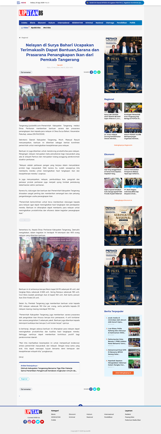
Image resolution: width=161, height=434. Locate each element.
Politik (132, 23)
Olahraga (110, 23)
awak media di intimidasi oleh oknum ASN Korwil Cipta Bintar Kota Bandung (117, 320)
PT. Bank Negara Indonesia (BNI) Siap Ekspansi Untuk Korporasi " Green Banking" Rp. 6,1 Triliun (132, 192)
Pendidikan (122, 23)
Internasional (63, 23)
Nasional (99, 23)
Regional (24, 379)
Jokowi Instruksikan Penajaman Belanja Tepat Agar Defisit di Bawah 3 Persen (131, 172)
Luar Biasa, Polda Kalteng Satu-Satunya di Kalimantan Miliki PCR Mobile (117, 331)
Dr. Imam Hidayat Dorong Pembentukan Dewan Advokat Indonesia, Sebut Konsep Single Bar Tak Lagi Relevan (113, 137)
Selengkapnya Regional (122, 145)
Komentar (27, 72)
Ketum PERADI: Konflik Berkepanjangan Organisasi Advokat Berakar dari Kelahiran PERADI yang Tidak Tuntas (132, 137)
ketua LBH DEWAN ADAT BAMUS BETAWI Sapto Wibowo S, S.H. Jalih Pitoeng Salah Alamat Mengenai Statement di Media (112, 117)
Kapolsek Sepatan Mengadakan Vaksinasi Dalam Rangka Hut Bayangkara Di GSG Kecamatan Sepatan (117, 363)
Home (23, 3)
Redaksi (128, 414)
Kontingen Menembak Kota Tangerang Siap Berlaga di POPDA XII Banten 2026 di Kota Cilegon (132, 117)
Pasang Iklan (129, 417)
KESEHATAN (77, 23)
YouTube (43, 425)
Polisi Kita (36, 28)
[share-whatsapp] (99, 72)
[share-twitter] (95, 72)
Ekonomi (42, 23)
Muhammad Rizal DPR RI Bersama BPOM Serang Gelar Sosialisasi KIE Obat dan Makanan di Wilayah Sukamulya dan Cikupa (117, 352)
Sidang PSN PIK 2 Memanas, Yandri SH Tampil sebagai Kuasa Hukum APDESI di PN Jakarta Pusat (115, 3)
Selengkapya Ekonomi (122, 200)
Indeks (24, 23)
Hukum (51, 23)
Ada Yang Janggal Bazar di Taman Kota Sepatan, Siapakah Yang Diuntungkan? (112, 172)
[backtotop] (80, 406)
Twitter (39, 425)
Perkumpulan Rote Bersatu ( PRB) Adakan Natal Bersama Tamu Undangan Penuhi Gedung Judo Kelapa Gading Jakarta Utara (117, 341)
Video (25, 28)
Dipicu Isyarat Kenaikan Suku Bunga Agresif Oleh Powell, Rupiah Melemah (113, 192)
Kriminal (89, 23)
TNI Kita (48, 28)
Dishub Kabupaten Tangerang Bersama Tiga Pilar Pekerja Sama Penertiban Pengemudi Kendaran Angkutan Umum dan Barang (49, 369)
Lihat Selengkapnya (123, 373)
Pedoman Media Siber (133, 420)
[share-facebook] (91, 72)
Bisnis (32, 23)
